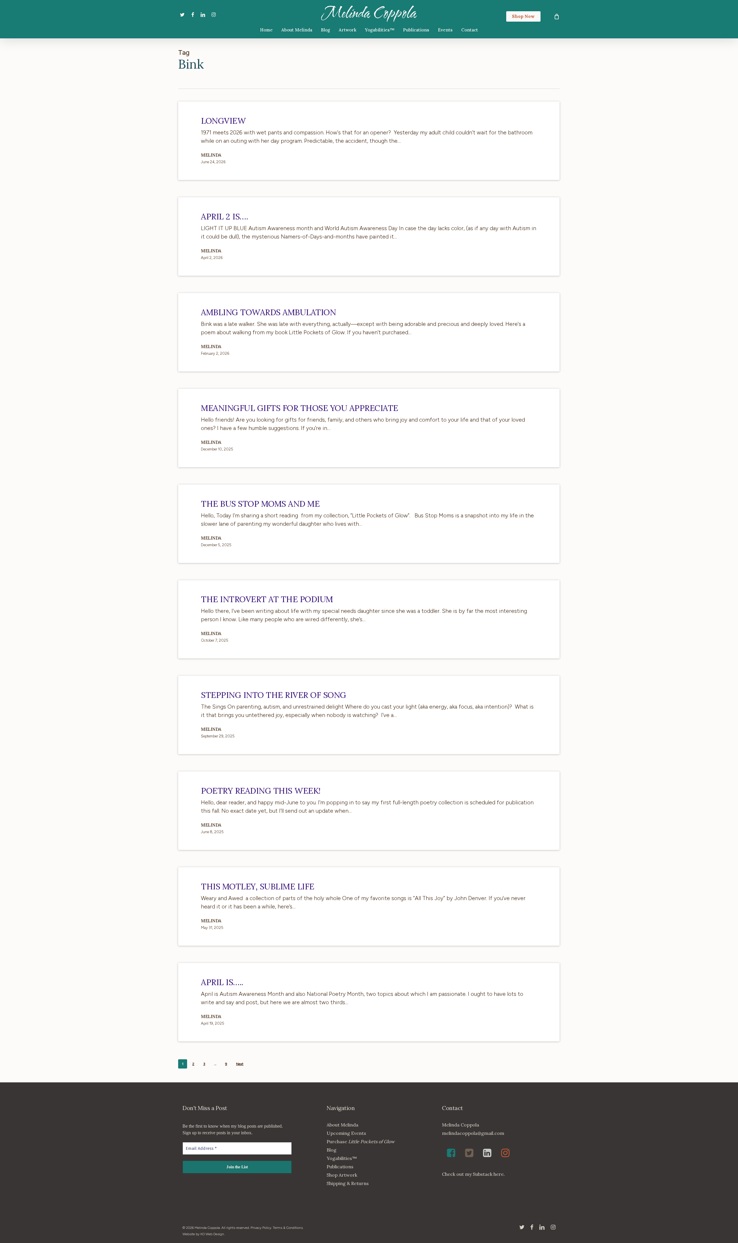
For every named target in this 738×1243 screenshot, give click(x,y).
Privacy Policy (261, 1228)
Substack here (488, 1174)
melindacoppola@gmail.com (473, 1133)
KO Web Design (212, 1234)
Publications (340, 1166)
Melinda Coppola (369, 13)
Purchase (361, 1141)
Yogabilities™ (342, 1158)
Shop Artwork (342, 1175)
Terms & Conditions (288, 1228)
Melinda (211, 155)
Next (239, 1064)
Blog (331, 1150)
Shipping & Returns (348, 1183)
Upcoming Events (346, 1133)
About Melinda (342, 1125)
